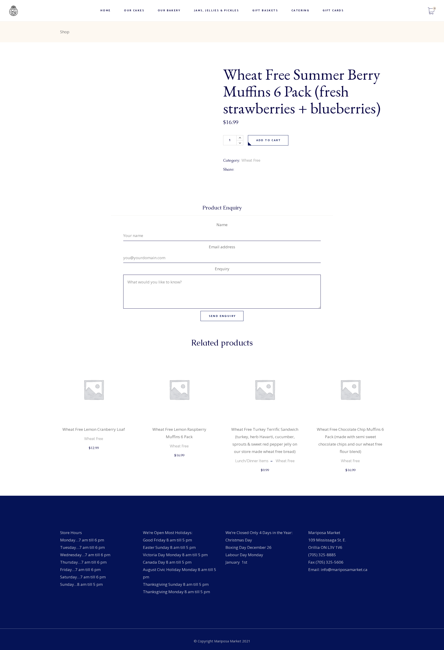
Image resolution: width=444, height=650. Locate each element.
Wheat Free (250, 160)
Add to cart (268, 140)
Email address (222, 246)
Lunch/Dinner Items (251, 461)
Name (222, 224)
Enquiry (222, 268)
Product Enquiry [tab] (222, 207)
